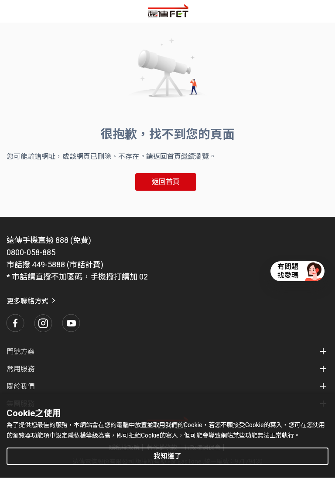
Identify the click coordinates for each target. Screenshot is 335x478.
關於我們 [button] (20, 386)
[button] (15, 323)
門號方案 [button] (20, 351)
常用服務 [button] (20, 369)
